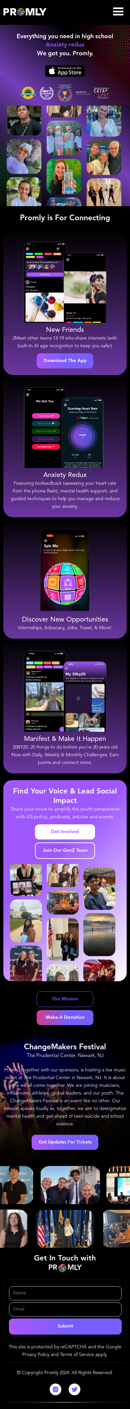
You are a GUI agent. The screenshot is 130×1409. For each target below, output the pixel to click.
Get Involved (65, 831)
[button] (118, 11)
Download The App (65, 360)
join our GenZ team (65, 850)
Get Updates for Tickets (65, 1142)
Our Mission (65, 999)
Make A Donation (65, 1017)
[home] (25, 12)
